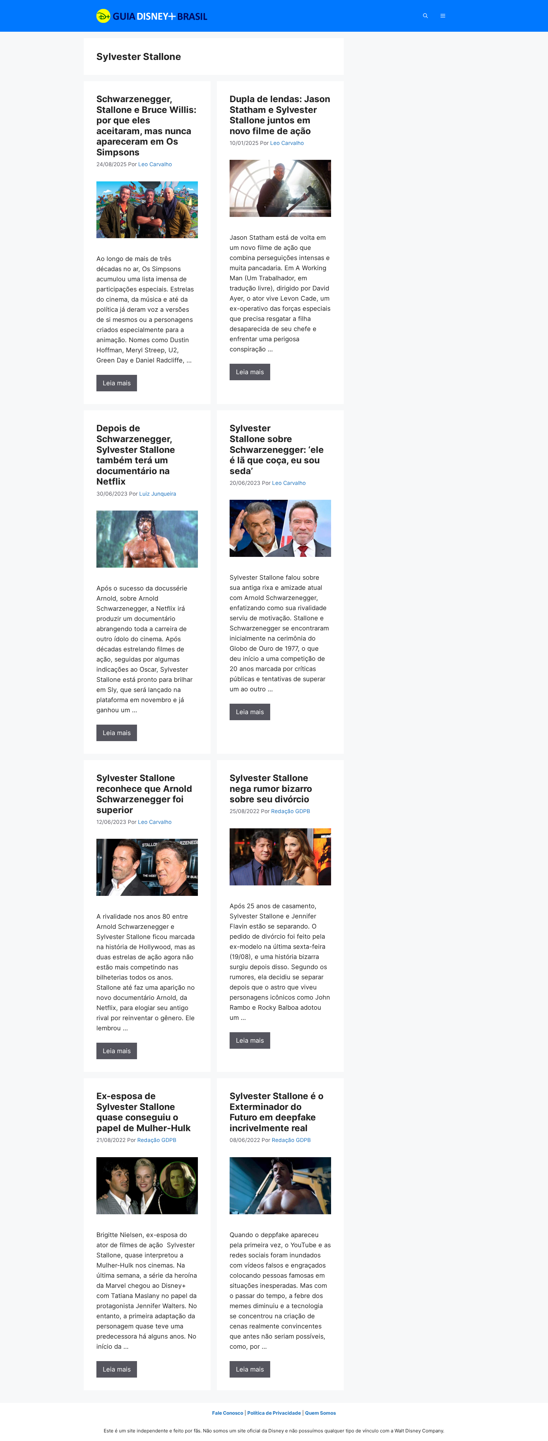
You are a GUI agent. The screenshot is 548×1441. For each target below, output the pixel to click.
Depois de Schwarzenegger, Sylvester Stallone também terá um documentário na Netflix (135, 455)
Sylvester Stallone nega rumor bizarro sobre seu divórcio (271, 789)
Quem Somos (320, 1413)
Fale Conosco (227, 1413)
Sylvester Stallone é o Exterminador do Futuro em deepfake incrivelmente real (276, 1112)
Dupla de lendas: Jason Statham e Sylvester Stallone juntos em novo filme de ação (280, 115)
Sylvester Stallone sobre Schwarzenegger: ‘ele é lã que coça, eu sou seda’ (277, 449)
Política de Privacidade (274, 1413)
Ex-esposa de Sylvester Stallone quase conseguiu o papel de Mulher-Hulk (143, 1112)
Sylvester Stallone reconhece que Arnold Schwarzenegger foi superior (144, 794)
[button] (425, 15)
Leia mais (117, 383)
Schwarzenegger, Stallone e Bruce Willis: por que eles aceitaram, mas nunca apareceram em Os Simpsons (146, 126)
